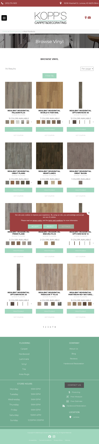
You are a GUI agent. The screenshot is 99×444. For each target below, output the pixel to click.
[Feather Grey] (17, 122)
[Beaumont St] (80, 95)
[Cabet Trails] (79, 304)
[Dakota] (49, 156)
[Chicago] (48, 122)
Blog (74, 354)
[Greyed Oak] (7, 243)
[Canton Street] (79, 243)
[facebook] (50, 436)
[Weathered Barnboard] (29, 243)
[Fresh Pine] (23, 122)
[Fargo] (17, 182)
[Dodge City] (12, 182)
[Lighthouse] (28, 122)
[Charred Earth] (84, 304)
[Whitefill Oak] (60, 304)
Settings (66, 226)
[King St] (90, 122)
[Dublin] (59, 122)
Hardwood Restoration (74, 363)
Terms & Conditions (45, 440)
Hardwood (24, 354)
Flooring (12, 31)
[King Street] (90, 243)
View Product (18, 129)
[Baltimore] (49, 95)
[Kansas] (28, 182)
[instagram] (54, 436)
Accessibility (33, 440)
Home (5, 31)
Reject (50, 226)
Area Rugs (24, 374)
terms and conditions (55, 220)
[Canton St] (79, 122)
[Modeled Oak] (13, 243)
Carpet (24, 349)
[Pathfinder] (80, 156)
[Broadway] (74, 122)
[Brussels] (43, 122)
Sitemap (67, 440)
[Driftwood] (12, 122)
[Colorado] (18, 156)
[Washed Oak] (24, 243)
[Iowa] (23, 182)
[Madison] (60, 182)
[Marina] (46, 243)
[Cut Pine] (49, 277)
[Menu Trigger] (4, 18)
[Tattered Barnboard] (18, 243)
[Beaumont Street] (69, 243)
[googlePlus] (45, 436)
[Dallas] (54, 122)
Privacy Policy (58, 440)
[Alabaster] (80, 277)
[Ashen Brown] (18, 95)
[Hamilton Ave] (84, 122)
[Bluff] (74, 304)
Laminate (24, 359)
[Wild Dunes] (53, 243)
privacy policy (37, 220)
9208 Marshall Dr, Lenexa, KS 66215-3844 (81, 3)
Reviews (73, 358)
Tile (24, 369)
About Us (73, 349)
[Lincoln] (53, 182)
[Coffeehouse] (90, 304)
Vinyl (19, 31)
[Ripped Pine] (53, 304)
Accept (35, 226)
